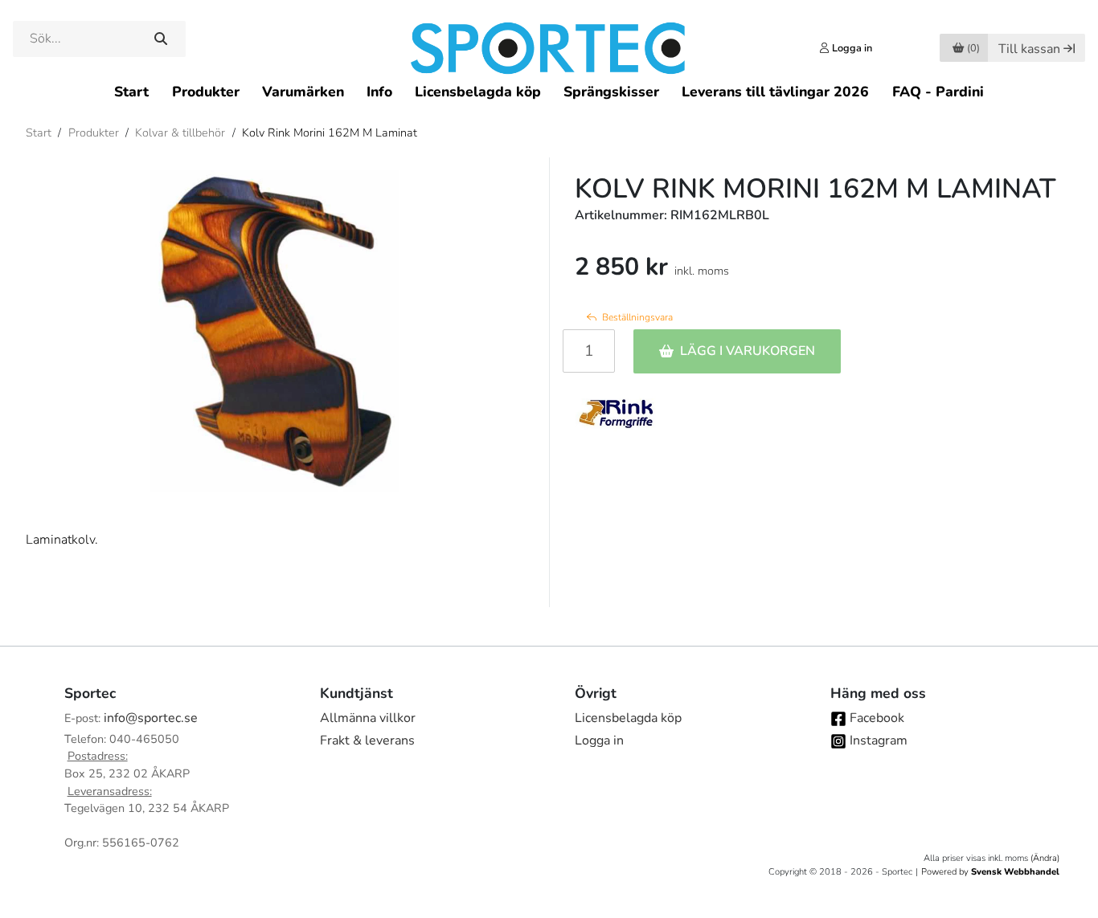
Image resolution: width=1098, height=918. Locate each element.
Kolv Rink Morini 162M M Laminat (329, 132)
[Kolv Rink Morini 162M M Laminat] (274, 331)
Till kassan (1029, 49)
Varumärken (303, 91)
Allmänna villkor (368, 718)
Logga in (599, 740)
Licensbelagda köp (478, 91)
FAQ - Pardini (938, 91)
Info (379, 91)
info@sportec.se (151, 718)
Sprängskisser (611, 91)
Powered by (990, 872)
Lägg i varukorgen (747, 351)
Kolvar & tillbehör (180, 132)
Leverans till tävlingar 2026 (775, 91)
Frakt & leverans (367, 740)
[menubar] (548, 91)
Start (131, 91)
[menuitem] (131, 91)
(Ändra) (1044, 858)
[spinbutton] (588, 351)
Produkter (206, 91)
